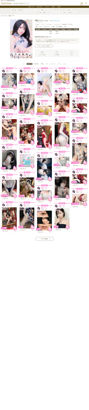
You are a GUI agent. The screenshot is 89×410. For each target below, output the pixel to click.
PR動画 (42, 10)
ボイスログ (31, 10)
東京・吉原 (75, 10)
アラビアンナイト (24, 12)
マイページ (85, 4)
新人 (51, 10)
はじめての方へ (40, 6)
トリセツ (37, 10)
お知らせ (53, 6)
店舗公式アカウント (72, 12)
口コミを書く (56, 54)
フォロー (71, 54)
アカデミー (32, 12)
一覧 (5, 89)
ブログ (26, 10)
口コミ (47, 10)
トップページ (4, 15)
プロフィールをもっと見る (43, 46)
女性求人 (59, 6)
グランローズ (50, 12)
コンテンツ (47, 6)
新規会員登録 (81, 4)
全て (24, 63)
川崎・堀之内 (62, 10)
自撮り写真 (14, 10)
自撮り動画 (20, 10)
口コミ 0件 (57, 20)
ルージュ (56, 12)
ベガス (18, 12)
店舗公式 (69, 10)
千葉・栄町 (56, 10)
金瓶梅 (44, 12)
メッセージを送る (42, 54)
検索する (14, 3)
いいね (14, 86)
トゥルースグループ (6, 3)
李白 (14, 12)
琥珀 (40, 12)
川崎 (51, 20)
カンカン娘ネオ (63, 12)
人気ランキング (31, 6)
